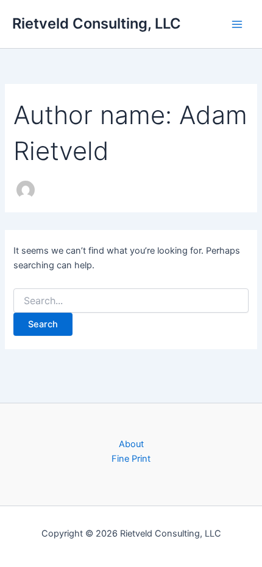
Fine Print (131, 458)
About (131, 444)
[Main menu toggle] (237, 24)
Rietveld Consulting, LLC (96, 23)
